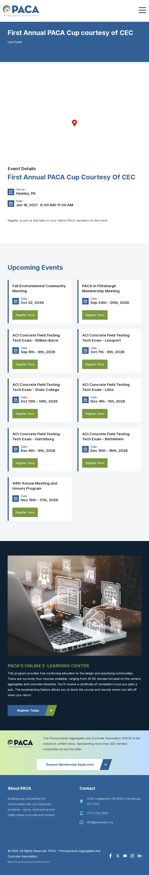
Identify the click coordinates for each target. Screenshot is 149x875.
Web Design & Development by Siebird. (29, 861)
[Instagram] (132, 856)
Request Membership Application (70, 764)
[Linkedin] (139, 856)
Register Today (28, 710)
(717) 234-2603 (97, 813)
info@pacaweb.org (100, 822)
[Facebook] (110, 856)
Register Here (25, 315)
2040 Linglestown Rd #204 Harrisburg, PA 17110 (114, 801)
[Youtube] (125, 856)
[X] (118, 856)
